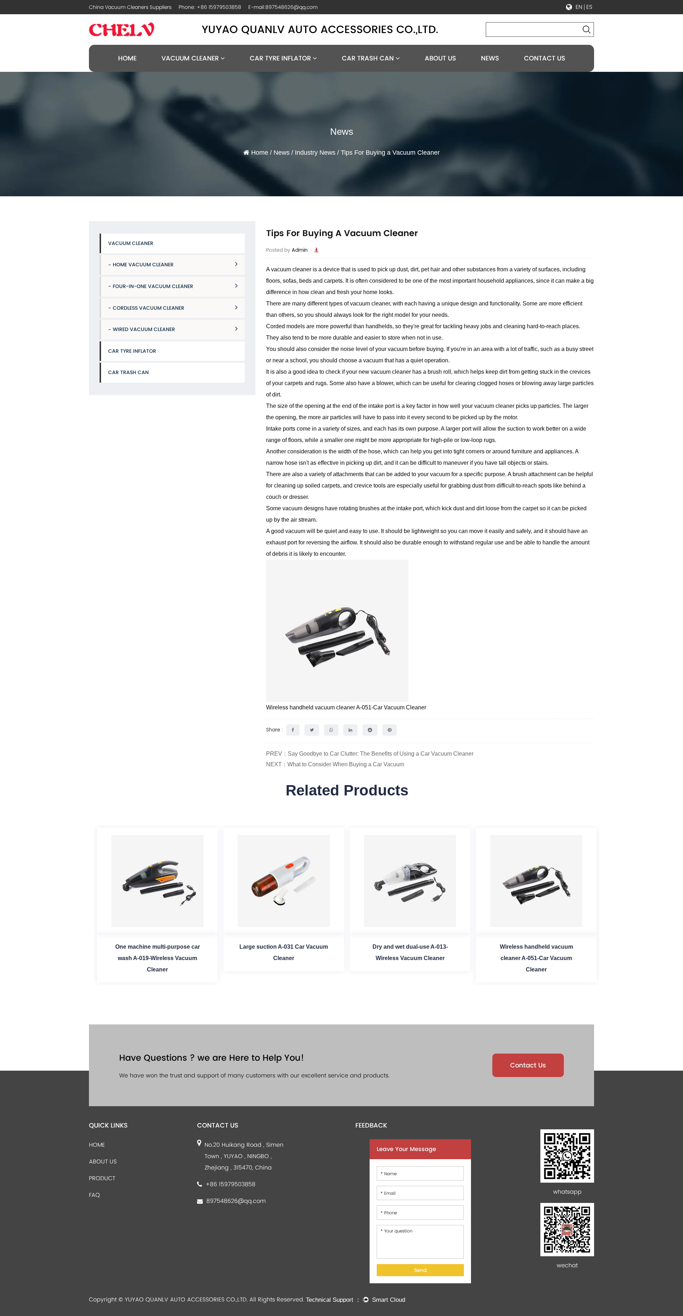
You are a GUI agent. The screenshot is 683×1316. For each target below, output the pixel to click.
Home (127, 58)
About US (440, 58)
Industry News (315, 152)
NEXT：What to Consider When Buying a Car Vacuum (335, 764)
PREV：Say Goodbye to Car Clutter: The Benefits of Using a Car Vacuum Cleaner (369, 754)
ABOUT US (103, 1161)
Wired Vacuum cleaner (144, 329)
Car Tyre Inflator (281, 58)
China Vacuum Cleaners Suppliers (130, 7)
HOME (97, 1145)
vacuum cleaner (291, 269)
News (490, 58)
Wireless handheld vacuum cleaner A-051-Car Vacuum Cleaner (346, 707)
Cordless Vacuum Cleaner (148, 307)
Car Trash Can (369, 58)
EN (579, 7)
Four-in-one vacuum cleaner (153, 286)
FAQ (94, 1195)
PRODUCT (102, 1178)
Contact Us (544, 58)
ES (589, 7)
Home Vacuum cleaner (143, 264)
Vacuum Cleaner (191, 58)
